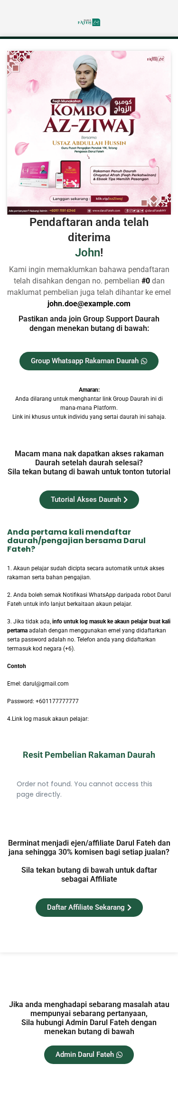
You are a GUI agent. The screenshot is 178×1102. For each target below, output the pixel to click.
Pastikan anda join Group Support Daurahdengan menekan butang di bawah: (89, 323)
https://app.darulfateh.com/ (126, 719)
